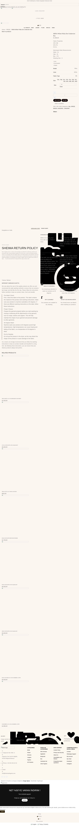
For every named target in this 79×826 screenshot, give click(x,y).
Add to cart (57, 100)
